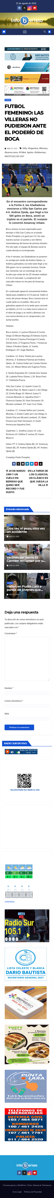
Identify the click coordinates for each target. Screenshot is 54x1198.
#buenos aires (11, 152)
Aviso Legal (17, 1192)
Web (7, 714)
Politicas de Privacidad (33, 1192)
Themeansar (46, 1185)
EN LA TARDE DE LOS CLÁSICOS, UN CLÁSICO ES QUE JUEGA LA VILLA (38, 477)
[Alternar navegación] (24, 32)
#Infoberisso (40, 152)
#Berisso (43, 148)
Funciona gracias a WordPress (15, 1185)
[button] (45, 32)
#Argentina (33, 148)
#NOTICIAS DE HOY (14, 156)
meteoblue (10, 902)
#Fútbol (22, 152)
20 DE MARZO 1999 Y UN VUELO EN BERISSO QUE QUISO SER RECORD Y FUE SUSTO (15, 481)
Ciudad (7, 100)
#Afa (25, 148)
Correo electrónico (14, 701)
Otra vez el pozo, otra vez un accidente (26, 530)
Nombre (9, 688)
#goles (30, 152)
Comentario (11, 633)
